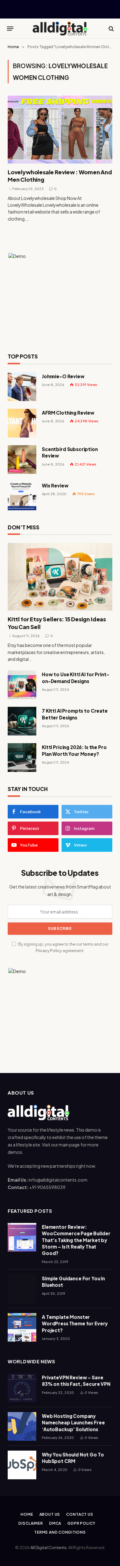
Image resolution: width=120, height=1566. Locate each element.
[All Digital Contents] (60, 29)
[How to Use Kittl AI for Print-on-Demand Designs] (22, 684)
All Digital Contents (48, 1547)
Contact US (79, 1514)
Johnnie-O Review (63, 376)
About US (49, 1514)
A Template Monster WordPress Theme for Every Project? (75, 1323)
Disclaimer (30, 1523)
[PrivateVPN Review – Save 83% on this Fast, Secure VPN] (22, 1387)
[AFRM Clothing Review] (22, 423)
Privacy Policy (49, 950)
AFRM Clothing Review (68, 413)
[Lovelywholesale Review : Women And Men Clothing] (60, 129)
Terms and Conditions (60, 1532)
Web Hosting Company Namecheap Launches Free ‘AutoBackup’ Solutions (73, 1422)
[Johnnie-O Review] (22, 386)
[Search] (110, 28)
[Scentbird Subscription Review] (22, 459)
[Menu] (10, 28)
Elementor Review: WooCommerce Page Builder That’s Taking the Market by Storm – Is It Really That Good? (76, 1240)
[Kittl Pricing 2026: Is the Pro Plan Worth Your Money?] (22, 757)
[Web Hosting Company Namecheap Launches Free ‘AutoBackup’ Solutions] (22, 1426)
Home (27, 1514)
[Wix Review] (22, 496)
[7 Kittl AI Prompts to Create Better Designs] (22, 721)
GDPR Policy (81, 1523)
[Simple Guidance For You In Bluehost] (22, 1288)
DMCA (55, 1523)
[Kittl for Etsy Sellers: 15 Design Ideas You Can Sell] (60, 577)
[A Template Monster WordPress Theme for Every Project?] (22, 1327)
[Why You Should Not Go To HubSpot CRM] (22, 1465)
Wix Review (55, 485)
